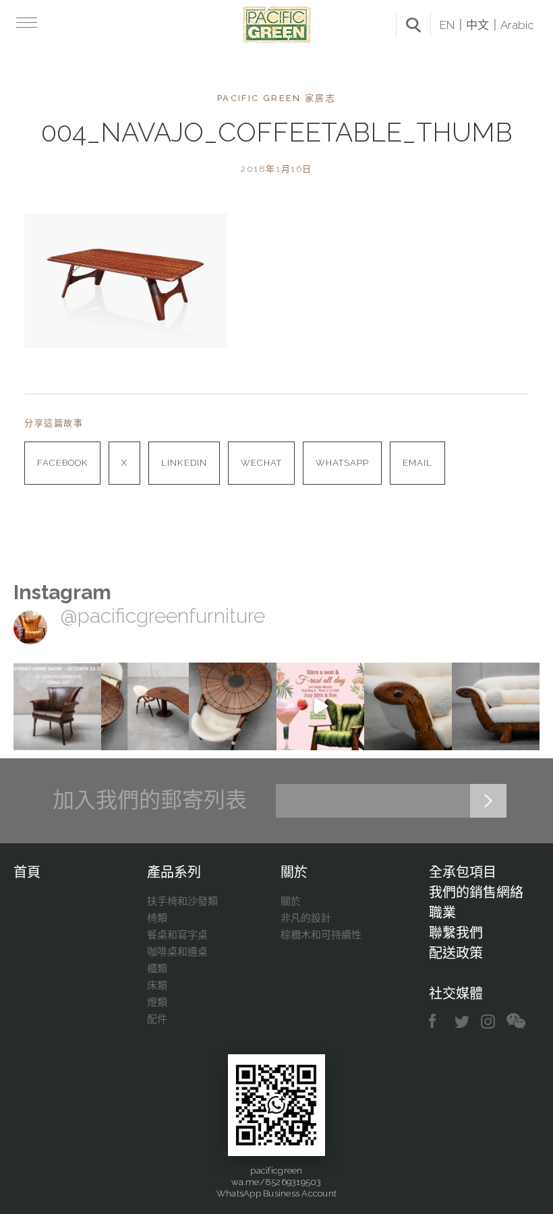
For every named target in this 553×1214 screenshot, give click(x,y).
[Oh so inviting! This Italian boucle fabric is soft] (496, 706)
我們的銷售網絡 (476, 892)
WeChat (261, 463)
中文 (477, 25)
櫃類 (157, 969)
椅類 (157, 918)
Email (417, 463)
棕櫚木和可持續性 (321, 935)
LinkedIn (183, 463)
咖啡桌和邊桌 (177, 952)
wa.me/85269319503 (276, 1182)
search (413, 25)
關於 (294, 872)
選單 (25, 22)
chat (516, 1021)
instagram (488, 1021)
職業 (442, 913)
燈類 (157, 1002)
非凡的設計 (306, 918)
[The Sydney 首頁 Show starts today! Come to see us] (57, 706)
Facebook (62, 463)
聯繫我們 (456, 933)
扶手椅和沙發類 (182, 901)
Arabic (517, 25)
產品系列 (174, 872)
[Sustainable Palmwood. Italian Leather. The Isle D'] (232, 706)
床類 (157, 985)
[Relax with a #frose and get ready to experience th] (320, 706)
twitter (463, 1021)
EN (447, 25)
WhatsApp (342, 463)
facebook (437, 1021)
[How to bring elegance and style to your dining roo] (145, 706)
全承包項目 (462, 872)
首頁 (26, 872)
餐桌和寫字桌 (177, 935)
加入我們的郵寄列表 (150, 800)
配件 (157, 1019)
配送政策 (456, 953)
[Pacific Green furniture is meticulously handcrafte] (408, 706)
